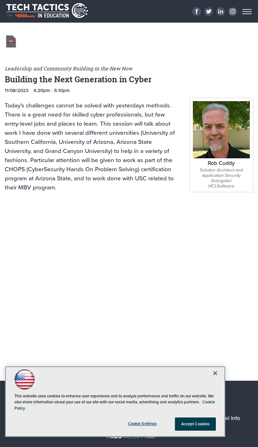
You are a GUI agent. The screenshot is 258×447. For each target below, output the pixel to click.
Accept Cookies (195, 424)
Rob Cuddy (221, 163)
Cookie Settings (142, 424)
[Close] (215, 373)
